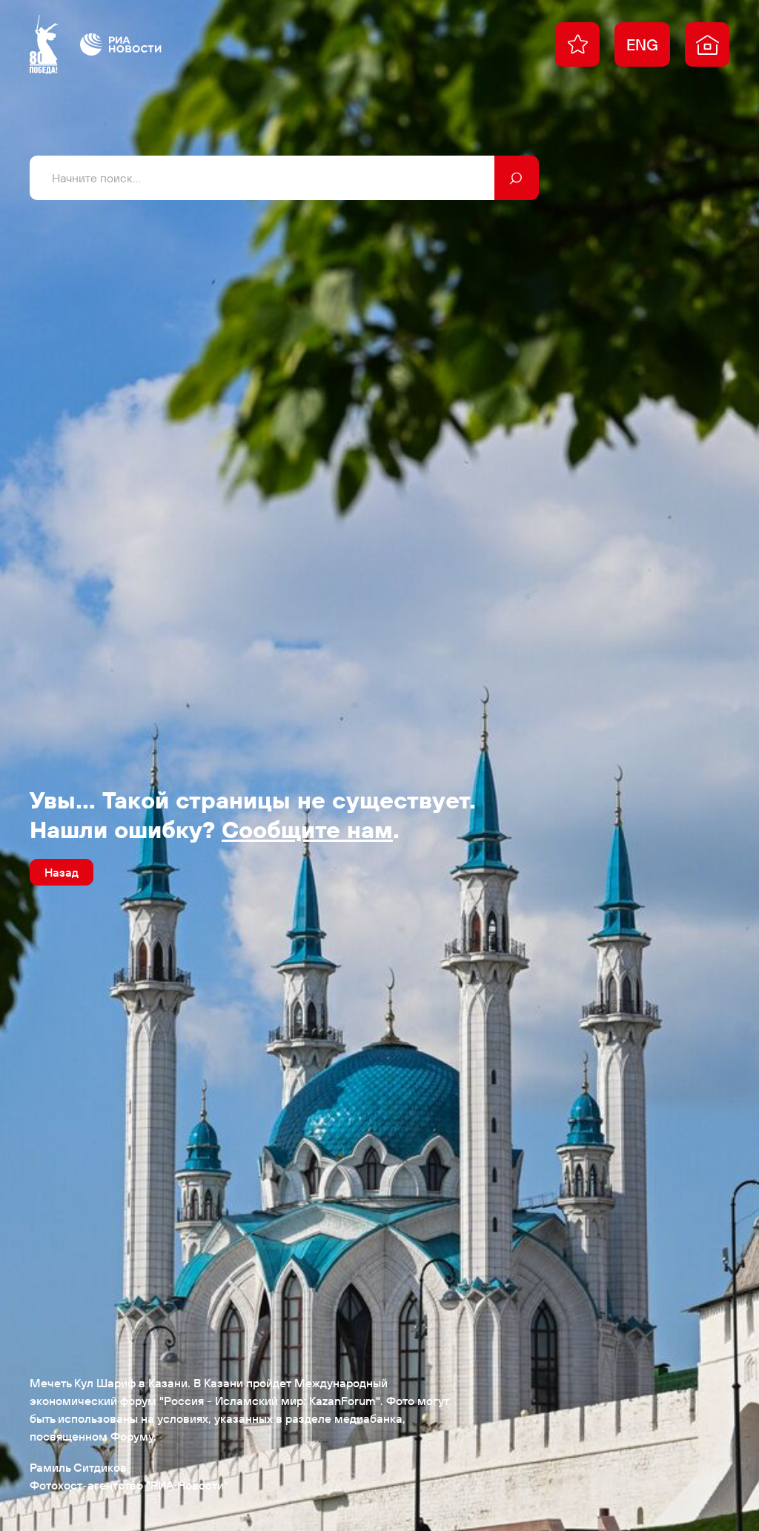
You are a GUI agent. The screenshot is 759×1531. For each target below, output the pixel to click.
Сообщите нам (307, 829)
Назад (61, 872)
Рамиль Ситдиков (78, 1467)
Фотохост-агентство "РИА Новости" (129, 1485)
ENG (642, 44)
